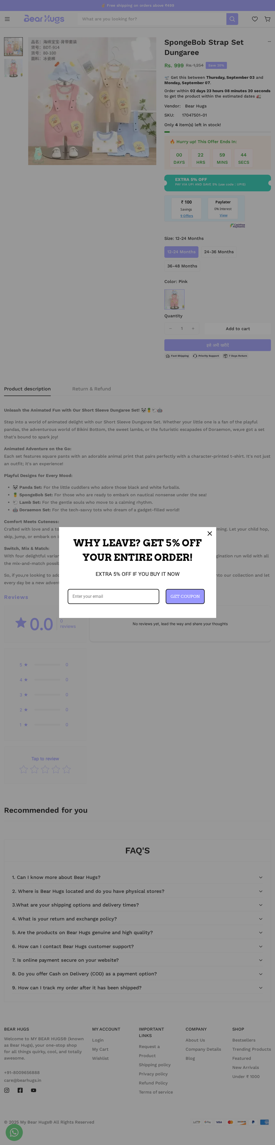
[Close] (209, 533)
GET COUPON (185, 596)
